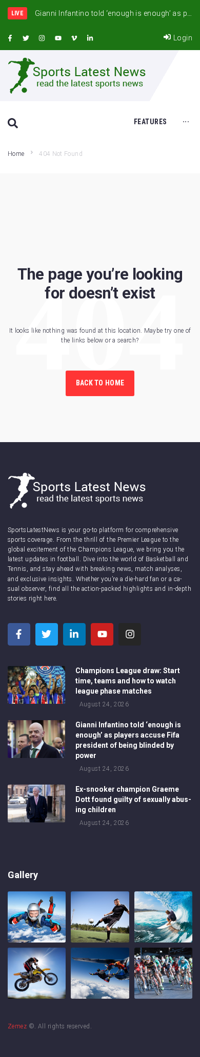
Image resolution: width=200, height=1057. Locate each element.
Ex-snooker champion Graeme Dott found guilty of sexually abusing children (133, 799)
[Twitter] (25, 38)
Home (16, 153)
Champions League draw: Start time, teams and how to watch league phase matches (127, 681)
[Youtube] (58, 38)
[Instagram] (42, 38)
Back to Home (100, 383)
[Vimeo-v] (74, 38)
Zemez (17, 1026)
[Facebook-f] (9, 38)
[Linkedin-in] (90, 38)
